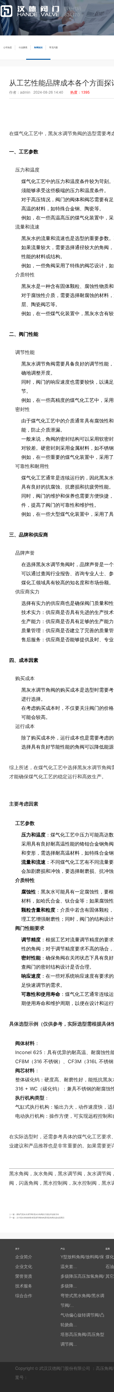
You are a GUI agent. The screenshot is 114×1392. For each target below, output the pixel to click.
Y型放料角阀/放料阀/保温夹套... (82, 1261)
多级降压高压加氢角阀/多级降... (82, 1281)
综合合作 (23, 1295)
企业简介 (23, 1256)
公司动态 (7, 47)
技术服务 (23, 1286)
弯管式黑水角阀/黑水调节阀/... (82, 1300)
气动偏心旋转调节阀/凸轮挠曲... (82, 1320)
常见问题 (53, 47)
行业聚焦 (23, 47)
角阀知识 (38, 47)
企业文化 (23, 1266)
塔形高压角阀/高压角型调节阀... (82, 1339)
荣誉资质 (23, 1276)
